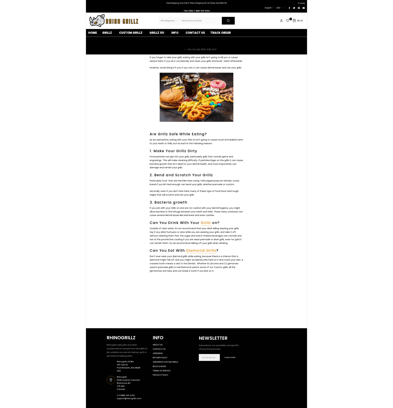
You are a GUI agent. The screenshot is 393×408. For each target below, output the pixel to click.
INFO (174, 33)
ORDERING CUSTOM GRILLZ (165, 361)
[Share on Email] (303, 7)
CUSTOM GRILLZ (130, 33)
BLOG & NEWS (159, 366)
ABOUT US (158, 344)
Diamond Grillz (201, 250)
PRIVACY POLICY (160, 374)
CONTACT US (195, 33)
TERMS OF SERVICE (162, 370)
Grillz (206, 222)
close (92, 3)
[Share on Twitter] (294, 7)
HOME (92, 33)
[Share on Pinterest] (299, 7)
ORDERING (158, 353)
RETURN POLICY (160, 357)
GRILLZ (107, 33)
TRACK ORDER (220, 33)
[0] (287, 20)
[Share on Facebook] (289, 7)
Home (180, 49)
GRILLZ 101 (157, 33)
